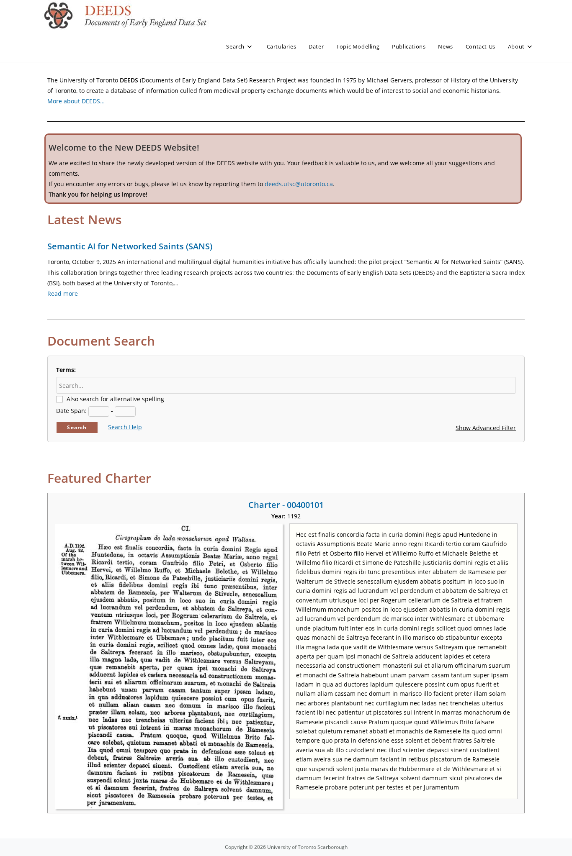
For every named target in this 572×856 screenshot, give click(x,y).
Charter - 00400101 (286, 504)
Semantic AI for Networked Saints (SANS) (129, 246)
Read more (62, 293)
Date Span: (71, 411)
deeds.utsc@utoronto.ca (299, 184)
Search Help (125, 427)
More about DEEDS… (76, 101)
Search (77, 427)
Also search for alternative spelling (115, 399)
